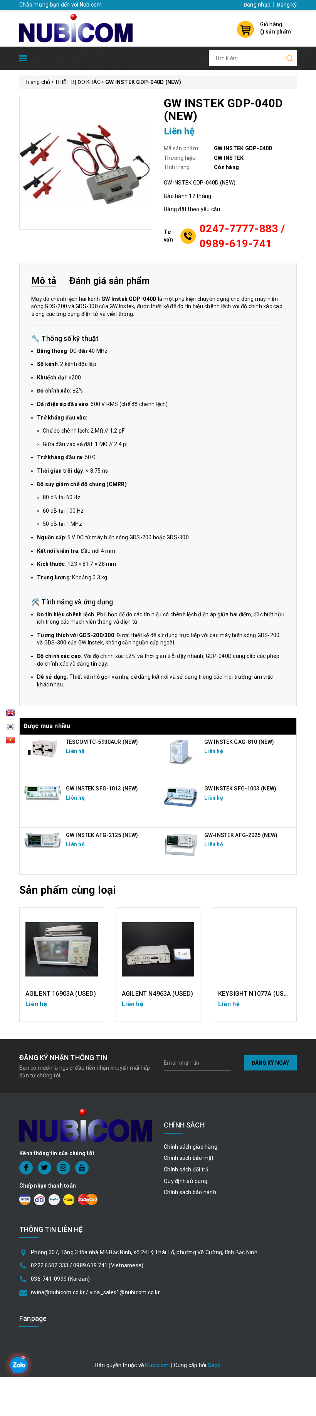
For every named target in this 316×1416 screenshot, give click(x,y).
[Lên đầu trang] (304, 985)
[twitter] (44, 1167)
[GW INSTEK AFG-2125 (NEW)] (43, 840)
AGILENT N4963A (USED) (157, 993)
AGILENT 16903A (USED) (60, 993)
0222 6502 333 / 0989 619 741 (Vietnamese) (87, 1265)
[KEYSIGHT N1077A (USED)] (254, 949)
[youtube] (82, 1167)
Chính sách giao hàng (190, 1147)
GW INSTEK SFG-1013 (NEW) (102, 788)
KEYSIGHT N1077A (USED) (256, 993)
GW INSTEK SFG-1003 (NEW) (240, 788)
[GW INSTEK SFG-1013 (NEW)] (43, 792)
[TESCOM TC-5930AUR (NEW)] (43, 748)
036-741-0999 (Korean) (60, 1279)
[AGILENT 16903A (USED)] (61, 949)
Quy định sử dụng (185, 1181)
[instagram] (63, 1167)
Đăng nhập (257, 5)
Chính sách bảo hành (190, 1192)
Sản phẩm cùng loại (67, 890)
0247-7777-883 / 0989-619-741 (242, 236)
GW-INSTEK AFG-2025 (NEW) (240, 835)
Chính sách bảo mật (189, 1158)
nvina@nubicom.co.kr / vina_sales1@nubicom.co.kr (95, 1292)
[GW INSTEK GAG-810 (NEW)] (181, 751)
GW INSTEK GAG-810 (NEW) (239, 742)
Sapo (214, 1365)
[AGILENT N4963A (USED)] (158, 949)
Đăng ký (287, 5)
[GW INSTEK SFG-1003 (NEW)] (181, 797)
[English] (10, 715)
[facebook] (26, 1167)
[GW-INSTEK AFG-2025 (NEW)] (181, 844)
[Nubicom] (76, 27)
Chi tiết (61, 1008)
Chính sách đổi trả (186, 1169)
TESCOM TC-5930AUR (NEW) (102, 742)
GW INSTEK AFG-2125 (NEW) (102, 835)
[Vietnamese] (10, 729)
